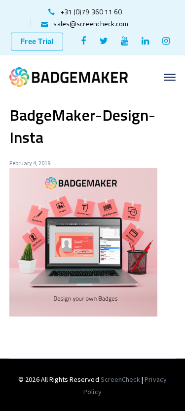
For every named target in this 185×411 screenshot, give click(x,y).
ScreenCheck (121, 379)
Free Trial (37, 41)
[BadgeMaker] (68, 76)
